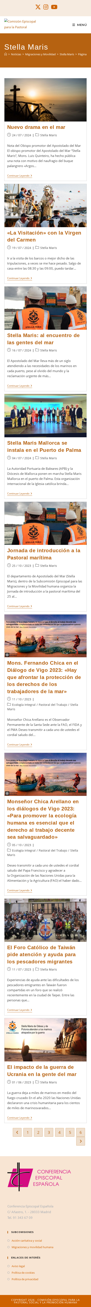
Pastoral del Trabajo (53, 705)
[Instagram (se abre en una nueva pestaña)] (46, 7)
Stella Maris (48, 135)
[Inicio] (5, 54)
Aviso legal (18, 1266)
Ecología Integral (24, 705)
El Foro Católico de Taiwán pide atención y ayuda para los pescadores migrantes (41, 954)
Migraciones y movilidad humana (32, 1247)
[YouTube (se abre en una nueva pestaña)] (53, 7)
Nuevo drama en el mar (36, 127)
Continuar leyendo (19, 176)
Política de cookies (23, 1273)
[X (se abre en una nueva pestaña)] (38, 7)
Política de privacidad (25, 1279)
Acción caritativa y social (27, 1240)
